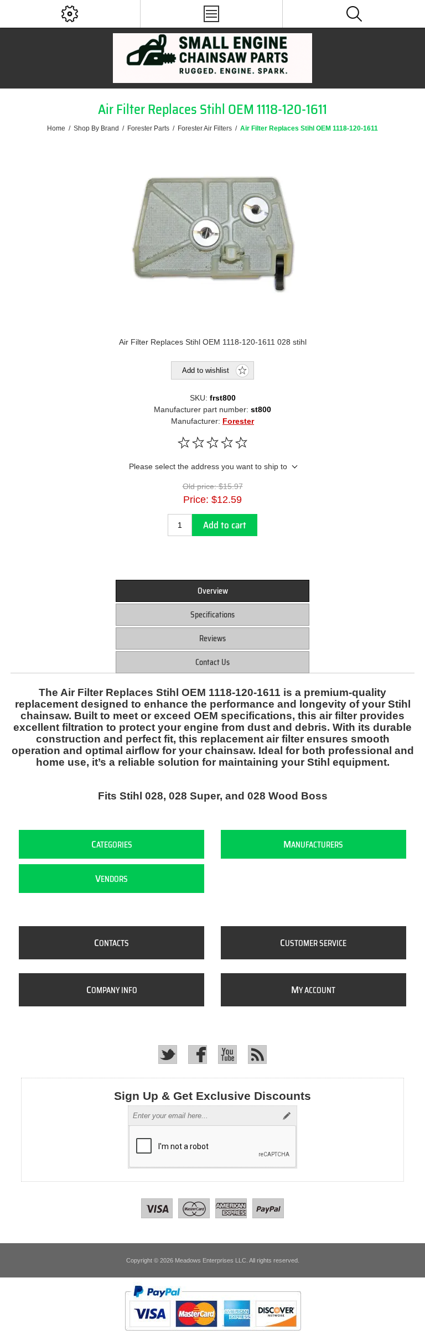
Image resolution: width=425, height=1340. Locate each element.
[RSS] (257, 1054)
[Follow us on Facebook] (197, 1054)
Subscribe (287, 1116)
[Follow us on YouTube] (227, 1054)
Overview (213, 591)
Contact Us (212, 662)
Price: (196, 499)
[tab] (212, 591)
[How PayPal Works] (213, 1335)
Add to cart (224, 525)
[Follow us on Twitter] (168, 1054)
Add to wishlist (205, 370)
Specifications (212, 615)
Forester (238, 421)
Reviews (212, 638)
